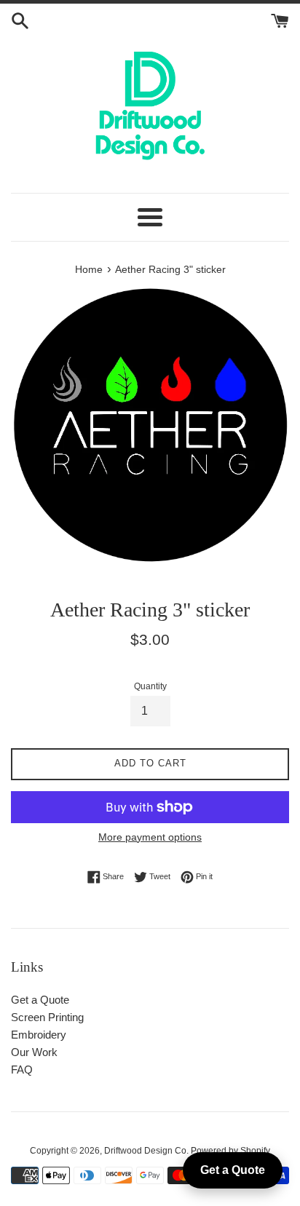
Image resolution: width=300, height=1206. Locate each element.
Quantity (150, 686)
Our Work (34, 1052)
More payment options (150, 837)
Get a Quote (40, 999)
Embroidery (38, 1034)
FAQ (22, 1069)
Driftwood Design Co (145, 1151)
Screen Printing (47, 1017)
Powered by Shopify (230, 1151)
